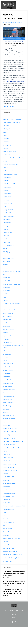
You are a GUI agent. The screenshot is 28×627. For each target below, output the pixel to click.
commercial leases (8, 216)
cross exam (6, 239)
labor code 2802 (8, 364)
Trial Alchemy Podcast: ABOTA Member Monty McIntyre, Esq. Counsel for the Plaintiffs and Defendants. (12, 592)
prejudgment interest (9, 438)
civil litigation (7, 193)
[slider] (14, 38)
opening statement (8, 415)
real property (7, 461)
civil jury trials (7, 177)
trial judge (6, 519)
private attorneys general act (11, 448)
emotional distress (8, 281)
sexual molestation (8, 490)
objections (6, 412)
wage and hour (7, 545)
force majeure (7, 323)
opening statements (9, 419)
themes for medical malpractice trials (14, 506)
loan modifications (8, 396)
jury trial (5, 357)
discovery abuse (7, 268)
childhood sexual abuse (10, 174)
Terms (14, 614)
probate (5, 451)
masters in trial (7, 399)
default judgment (8, 252)
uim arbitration (7, 529)
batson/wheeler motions (10, 151)
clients (5, 206)
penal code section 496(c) (10, 428)
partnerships (6, 425)
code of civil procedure (9, 213)
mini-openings (7, 406)
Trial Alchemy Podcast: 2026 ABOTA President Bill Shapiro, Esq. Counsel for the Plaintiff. (14, 573)
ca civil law (6, 155)
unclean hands (7, 532)
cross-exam (6, 242)
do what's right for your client (12, 271)
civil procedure (7, 197)
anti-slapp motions (8, 129)
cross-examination (8, 245)
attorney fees (7, 145)
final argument (7, 316)
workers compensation (10, 551)
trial (4, 516)
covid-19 (5, 229)
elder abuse (6, 277)
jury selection (7, 354)
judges (5, 351)
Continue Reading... (9, 106)
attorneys (5, 148)
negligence (6, 409)
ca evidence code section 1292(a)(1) (13, 158)
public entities (7, 454)
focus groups (7, 320)
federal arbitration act (9, 310)
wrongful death (7, 561)
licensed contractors (9, 389)
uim (4, 525)
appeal (5, 132)
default (5, 248)
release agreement (8, 467)
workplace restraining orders (11, 558)
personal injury (7, 435)
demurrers (6, 255)
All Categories (7, 116)
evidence (5, 300)
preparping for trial (9, 444)
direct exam (6, 261)
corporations (7, 222)
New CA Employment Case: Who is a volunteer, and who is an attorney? (14, 582)
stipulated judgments (9, 496)
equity (4, 297)
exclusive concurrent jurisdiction (12, 303)
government (6, 326)
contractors (6, 219)
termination (6, 499)
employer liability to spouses (11, 284)
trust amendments (8, 522)
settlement (6, 480)
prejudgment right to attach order (13, 441)
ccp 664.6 (5, 168)
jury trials (6, 360)
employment (6, 287)
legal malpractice (8, 383)
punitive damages (8, 457)
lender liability (7, 386)
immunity (5, 332)
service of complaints (9, 477)
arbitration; (6, 142)
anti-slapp (6, 125)
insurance (19, 22)
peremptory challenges (9, 432)
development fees (8, 258)
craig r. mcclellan (8, 232)
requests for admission (10, 470)
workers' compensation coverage (13, 554)
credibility (6, 235)
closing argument (8, 210)
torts (4, 512)
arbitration (6, 138)
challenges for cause (9, 171)
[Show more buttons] (23, 38)
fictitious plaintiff (8, 313)
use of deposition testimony (11, 538)
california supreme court (10, 164)
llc (3, 393)
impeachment (7, 336)
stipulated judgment (9, 493)
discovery (5, 265)
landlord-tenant (8, 370)
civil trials (6, 200)
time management (8, 509)
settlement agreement (9, 483)
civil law (5, 190)
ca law (5, 161)
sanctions (5, 474)
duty (4, 274)
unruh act (6, 535)
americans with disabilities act (12, 122)
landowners (6, 377)
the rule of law (7, 503)
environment (6, 290)
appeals (5, 135)
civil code (5, 180)
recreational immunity (9, 464)
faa (4, 307)
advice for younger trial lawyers (12, 119)
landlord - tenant (8, 367)
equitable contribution (9, 22)
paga (4, 422)
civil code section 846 (9, 184)
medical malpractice (8, 402)
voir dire (5, 541)
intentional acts (7, 342)
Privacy (14, 618)
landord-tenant (7, 373)
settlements (6, 486)
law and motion (7, 380)
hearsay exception (8, 329)
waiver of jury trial (8, 548)
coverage (5, 226)
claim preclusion (7, 203)
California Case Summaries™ (14, 42)
